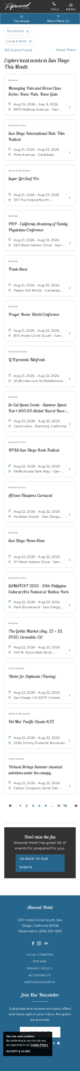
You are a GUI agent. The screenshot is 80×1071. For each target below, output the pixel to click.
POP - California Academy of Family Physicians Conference (38, 226)
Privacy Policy (39, 968)
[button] (40, 863)
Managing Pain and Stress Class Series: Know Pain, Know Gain (34, 91)
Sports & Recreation (19, 170)
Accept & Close (18, 1051)
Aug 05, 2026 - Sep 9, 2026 (36, 104)
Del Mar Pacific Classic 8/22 (31, 721)
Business (13, 80)
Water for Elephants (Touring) (32, 676)
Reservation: (28, 931)
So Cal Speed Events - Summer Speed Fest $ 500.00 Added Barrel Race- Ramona (37, 408)
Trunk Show (18, 269)
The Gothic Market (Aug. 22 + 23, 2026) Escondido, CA (35, 634)
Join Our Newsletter (40, 995)
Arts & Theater (16, 668)
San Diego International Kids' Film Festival (36, 136)
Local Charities (39, 954)
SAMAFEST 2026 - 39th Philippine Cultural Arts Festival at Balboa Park (38, 588)
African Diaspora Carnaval (30, 495)
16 (65, 806)
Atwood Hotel (40, 907)
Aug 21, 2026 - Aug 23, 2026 (36, 149)
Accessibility (40, 975)
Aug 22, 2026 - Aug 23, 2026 (37, 602)
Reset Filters (66, 50)
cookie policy (39, 1044)
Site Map (40, 961)
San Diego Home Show (26, 540)
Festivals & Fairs (17, 125)
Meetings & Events (39, 982)
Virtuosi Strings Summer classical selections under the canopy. (35, 769)
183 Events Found (18, 50)
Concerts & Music (18, 351)
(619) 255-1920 (50, 6)
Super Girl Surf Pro (23, 178)
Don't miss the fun (39, 837)
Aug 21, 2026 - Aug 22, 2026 (36, 376)
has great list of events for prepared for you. (40, 845)
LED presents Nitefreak (26, 359)
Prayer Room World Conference (33, 314)
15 (59, 806)
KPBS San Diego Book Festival (33, 450)
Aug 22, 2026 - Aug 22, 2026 (37, 421)
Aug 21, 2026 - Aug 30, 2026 (36, 285)
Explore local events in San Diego (36, 63)
